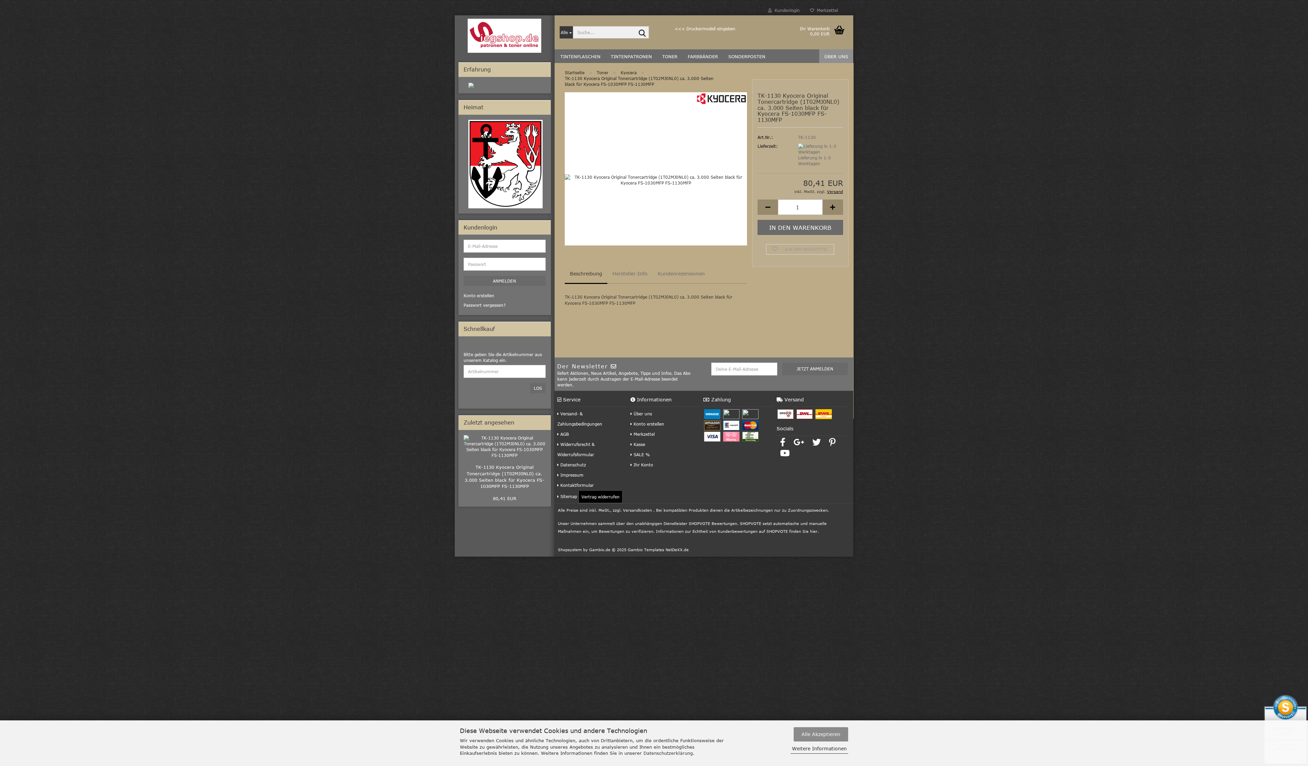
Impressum (571, 475)
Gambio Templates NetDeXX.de (658, 549)
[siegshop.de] (504, 35)
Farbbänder (703, 56)
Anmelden (504, 280)
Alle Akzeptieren (820, 734)
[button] (768, 207)
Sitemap (568, 496)
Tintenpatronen (631, 56)
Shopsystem (570, 549)
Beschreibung (586, 273)
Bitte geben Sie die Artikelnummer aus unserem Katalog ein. (503, 357)
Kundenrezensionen (681, 273)
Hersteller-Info (630, 273)
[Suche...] (642, 33)
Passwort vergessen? (485, 305)
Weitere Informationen (819, 748)
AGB (564, 434)
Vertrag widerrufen (600, 496)
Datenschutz (572, 464)
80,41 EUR (504, 498)
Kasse (638, 444)
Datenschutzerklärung (668, 753)
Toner (670, 56)
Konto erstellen (648, 423)
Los (538, 388)
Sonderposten (746, 56)
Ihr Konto (642, 464)
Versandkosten (637, 510)
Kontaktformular (576, 485)
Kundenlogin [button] (786, 10)
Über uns (836, 56)
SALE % (641, 454)
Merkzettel (826, 10)
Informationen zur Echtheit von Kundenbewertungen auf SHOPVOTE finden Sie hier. (737, 531)
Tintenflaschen (580, 56)
